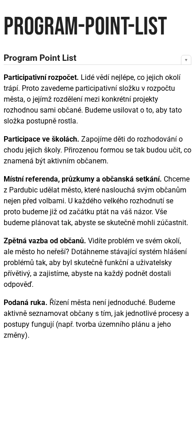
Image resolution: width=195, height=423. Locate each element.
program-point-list (85, 27)
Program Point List (40, 58)
